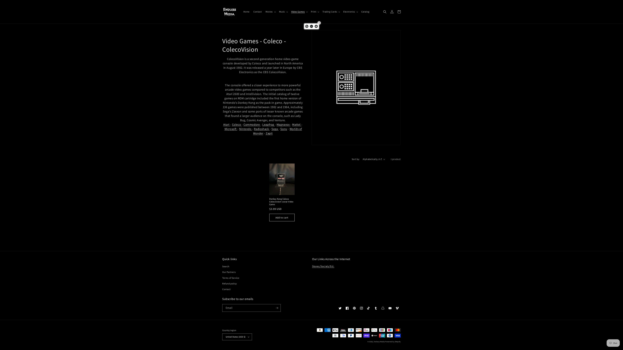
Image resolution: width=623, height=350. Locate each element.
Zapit (269, 133)
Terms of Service (230, 277)
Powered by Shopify (393, 342)
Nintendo (245, 129)
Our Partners (229, 272)
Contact (226, 289)
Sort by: (356, 159)
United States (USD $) (235, 336)
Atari (226, 124)
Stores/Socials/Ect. (323, 266)
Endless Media (379, 342)
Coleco (236, 124)
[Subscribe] (277, 308)
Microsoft (231, 129)
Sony (283, 129)
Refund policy (229, 283)
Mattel (296, 124)
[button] (270, 11)
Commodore (252, 124)
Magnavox (283, 124)
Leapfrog (268, 124)
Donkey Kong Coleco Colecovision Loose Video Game (281, 202)
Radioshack (261, 129)
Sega (274, 129)
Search (225, 266)
